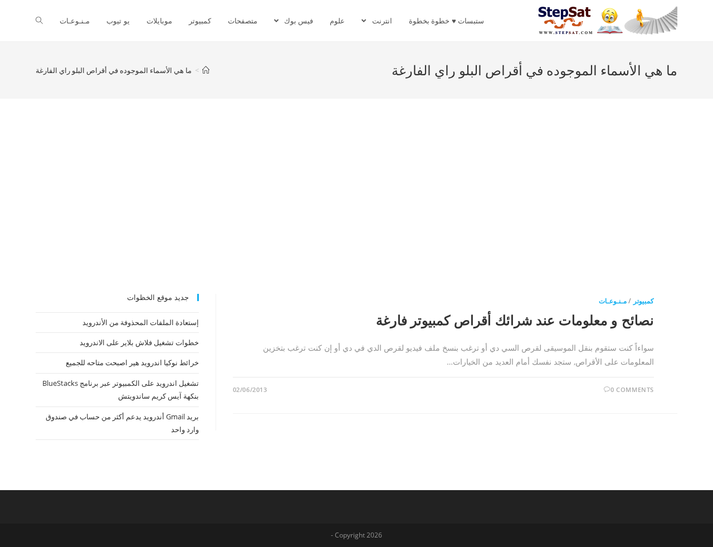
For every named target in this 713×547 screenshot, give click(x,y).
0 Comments (632, 389)
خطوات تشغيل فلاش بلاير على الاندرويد (139, 342)
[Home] (205, 70)
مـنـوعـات (613, 301)
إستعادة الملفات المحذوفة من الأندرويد (140, 322)
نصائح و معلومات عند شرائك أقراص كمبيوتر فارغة (515, 320)
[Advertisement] (356, 210)
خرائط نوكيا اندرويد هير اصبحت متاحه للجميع (132, 362)
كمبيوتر (643, 301)
